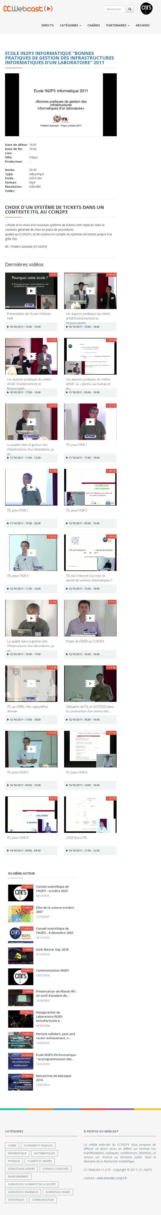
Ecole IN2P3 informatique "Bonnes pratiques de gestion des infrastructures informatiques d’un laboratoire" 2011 (59, 57)
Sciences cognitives (55, 1169)
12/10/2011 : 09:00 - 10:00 (84, 523)
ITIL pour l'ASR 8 (17, 838)
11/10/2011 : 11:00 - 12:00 (25, 457)
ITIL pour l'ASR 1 (76, 445)
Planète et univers (40, 1161)
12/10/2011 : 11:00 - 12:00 (25, 588)
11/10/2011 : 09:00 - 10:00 (84, 392)
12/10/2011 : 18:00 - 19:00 (84, 719)
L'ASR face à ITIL (76, 838)
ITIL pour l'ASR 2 (17, 510)
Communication (43, 1200)
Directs (48, 25)
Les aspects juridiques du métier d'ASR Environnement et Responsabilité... (88, 316)
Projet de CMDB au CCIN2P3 (85, 641)
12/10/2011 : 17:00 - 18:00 (25, 719)
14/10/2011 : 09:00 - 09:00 (25, 850)
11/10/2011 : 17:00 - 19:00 (84, 457)
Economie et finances (38, 1145)
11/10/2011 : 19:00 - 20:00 (25, 523)
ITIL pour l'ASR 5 (17, 772)
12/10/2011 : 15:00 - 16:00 (84, 588)
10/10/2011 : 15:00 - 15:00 (25, 327)
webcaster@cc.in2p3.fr (112, 1178)
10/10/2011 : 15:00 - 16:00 (84, 327)
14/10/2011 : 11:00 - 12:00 (84, 850)
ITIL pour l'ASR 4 (17, 576)
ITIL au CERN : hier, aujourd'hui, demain (27, 709)
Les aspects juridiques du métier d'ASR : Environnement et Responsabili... (29, 381)
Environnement (18, 1176)
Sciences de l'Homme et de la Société (32, 1184)
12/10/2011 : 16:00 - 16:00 (84, 654)
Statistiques (16, 1200)
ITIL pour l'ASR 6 (76, 772)
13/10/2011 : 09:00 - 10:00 (25, 785)
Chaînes (93, 25)
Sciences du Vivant (58, 1192)
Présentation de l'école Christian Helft (29, 316)
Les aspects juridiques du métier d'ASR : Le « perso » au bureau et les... (88, 381)
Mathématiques (44, 1153)
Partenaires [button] (116, 25)
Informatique (17, 1153)
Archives (143, 25)
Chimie (12, 1145)
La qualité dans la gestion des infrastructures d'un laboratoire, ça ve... (30, 447)
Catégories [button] (69, 25)
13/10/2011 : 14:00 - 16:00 (84, 785)
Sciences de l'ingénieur (23, 1192)
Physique (14, 1161)
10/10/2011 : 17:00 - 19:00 (25, 392)
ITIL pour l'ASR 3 (76, 510)
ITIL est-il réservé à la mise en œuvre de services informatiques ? (89, 578)
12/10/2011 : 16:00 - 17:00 (25, 654)
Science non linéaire (21, 1169)
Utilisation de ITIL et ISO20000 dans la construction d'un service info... (90, 709)
